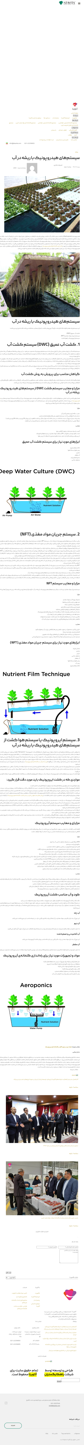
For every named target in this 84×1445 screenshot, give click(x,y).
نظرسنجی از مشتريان (62, 140)
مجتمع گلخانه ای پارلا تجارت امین (25, 123)
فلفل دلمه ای (62, 130)
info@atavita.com (54, 1406)
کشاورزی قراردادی (21, 1297)
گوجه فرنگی (73, 130)
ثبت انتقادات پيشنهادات (46, 140)
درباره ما (75, 115)
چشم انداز (55, 118)
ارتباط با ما (75, 137)
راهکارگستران (54, 1374)
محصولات (75, 128)
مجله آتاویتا (74, 133)
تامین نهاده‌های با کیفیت (19, 1293)
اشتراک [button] (13, 1426)
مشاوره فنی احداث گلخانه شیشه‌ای (19, 1301)
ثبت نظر (8, 1273)
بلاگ (46, 1433)
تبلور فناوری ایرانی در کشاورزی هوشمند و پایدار (62, 1350)
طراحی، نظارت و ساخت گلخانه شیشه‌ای (20, 1307)
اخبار (75, 135)
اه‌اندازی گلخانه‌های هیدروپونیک (52, 246)
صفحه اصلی (74, 113)
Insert (59, 1381)
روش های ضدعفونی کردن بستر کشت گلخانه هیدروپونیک (25, 795)
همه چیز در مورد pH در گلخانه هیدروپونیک (58, 1047)
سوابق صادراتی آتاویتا (35, 118)
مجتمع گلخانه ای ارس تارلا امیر (47, 123)
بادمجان (53, 130)
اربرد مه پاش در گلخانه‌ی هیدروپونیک (36, 762)
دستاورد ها (46, 118)
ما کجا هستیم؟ (65, 1433)
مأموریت (37, 1293)
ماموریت (74, 118)
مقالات (70, 135)
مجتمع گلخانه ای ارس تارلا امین (67, 123)
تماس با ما (74, 140)
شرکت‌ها (75, 120)
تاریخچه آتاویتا (65, 118)
